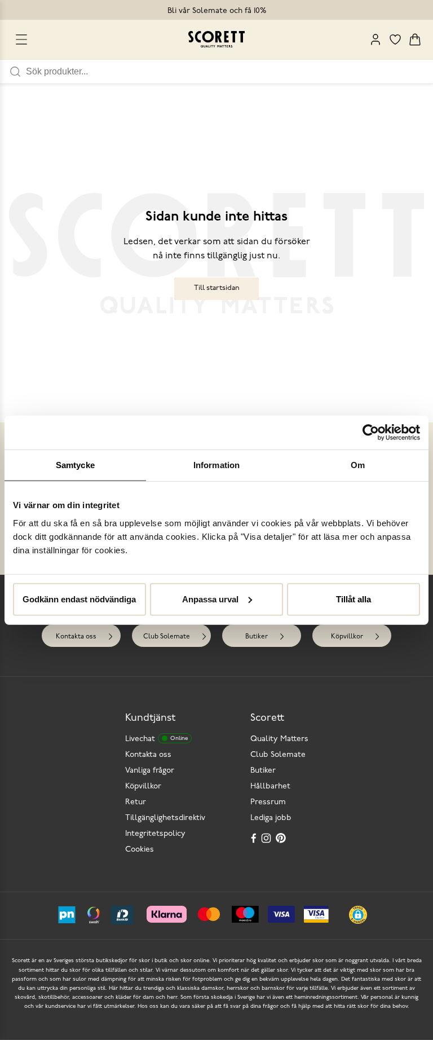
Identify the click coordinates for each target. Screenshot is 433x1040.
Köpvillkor (347, 636)
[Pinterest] (282, 838)
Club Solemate (166, 636)
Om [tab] (358, 465)
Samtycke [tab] (75, 465)
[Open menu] (21, 39)
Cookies (139, 849)
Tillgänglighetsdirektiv (165, 818)
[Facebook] (254, 838)
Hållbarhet (270, 786)
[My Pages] (375, 39)
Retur (135, 802)
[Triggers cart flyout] (415, 39)
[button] (358, 914)
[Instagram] (267, 838)
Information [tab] (216, 465)
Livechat (156, 739)
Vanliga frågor (149, 770)
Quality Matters (279, 739)
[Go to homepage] (216, 39)
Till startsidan (217, 288)
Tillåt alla (353, 598)
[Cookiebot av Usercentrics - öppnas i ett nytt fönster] (370, 432)
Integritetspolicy (155, 834)
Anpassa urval (210, 598)
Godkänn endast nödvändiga (79, 598)
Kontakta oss (76, 636)
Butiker (256, 636)
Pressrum (268, 802)
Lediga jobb (270, 818)
